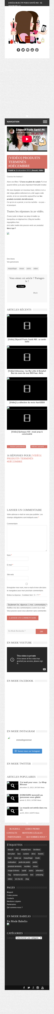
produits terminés (14, 866)
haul (9, 858)
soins (29, 269)
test (31, 875)
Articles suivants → (38, 447)
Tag (9, 875)
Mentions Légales (32, 833)
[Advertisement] (27, 87)
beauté (10, 850)
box (19, 854)
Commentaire (12, 524)
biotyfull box (26, 850)
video (36, 269)
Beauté (35, 170)
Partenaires (14, 837)
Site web (10, 575)
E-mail (10, 565)
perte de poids (24, 862)
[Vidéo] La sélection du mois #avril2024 (27, 402)
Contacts (12, 833)
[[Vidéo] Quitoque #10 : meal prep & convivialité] (27, 418)
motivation (12, 862)
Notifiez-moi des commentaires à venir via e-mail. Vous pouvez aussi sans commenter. (27, 609)
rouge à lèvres (13, 871)
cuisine (26, 854)
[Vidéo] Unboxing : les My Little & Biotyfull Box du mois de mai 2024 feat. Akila (27, 372)
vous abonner (27, 611)
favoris (40, 854)
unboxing (39, 875)
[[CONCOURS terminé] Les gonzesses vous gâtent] (12, 798)
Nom (9, 555)
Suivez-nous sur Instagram (29, 751)
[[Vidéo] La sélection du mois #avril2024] (27, 388)
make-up (17, 858)
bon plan (11, 854)
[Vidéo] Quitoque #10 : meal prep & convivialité (27, 433)
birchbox (36, 850)
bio (17, 850)
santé (24, 871)
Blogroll (15, 829)
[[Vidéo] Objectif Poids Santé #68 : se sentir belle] (27, 325)
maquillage (12, 269)
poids (35, 862)
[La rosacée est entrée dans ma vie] (12, 811)
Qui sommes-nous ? (36, 837)
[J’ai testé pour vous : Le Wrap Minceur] (12, 785)
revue (21, 269)
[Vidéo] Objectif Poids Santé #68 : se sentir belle (27, 340)
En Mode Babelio (17, 921)
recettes (27, 866)
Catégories (11, 938)
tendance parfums (21, 875)
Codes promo (32, 829)
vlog (27, 879)
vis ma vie (19, 879)
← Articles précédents (16, 447)
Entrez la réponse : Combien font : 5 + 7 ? (23, 595)
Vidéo (41, 170)
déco (33, 854)
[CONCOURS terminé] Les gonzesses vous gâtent (31, 796)
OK (41, 631)
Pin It (35, 293)
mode (37, 858)
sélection (39, 871)
